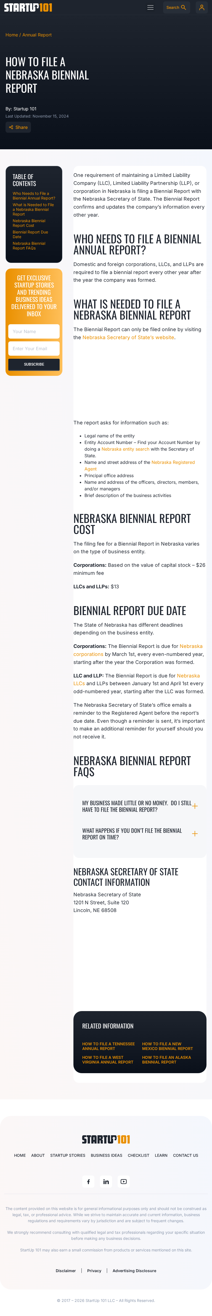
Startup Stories (67, 1155)
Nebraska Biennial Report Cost (29, 223)
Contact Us (185, 1155)
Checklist (138, 1155)
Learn (161, 1155)
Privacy (94, 1270)
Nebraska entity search (125, 449)
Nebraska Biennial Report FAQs (29, 245)
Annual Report (37, 35)
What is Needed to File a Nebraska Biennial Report (33, 209)
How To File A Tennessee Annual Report (108, 1046)
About (38, 1155)
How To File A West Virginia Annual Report (107, 1059)
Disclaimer (66, 1270)
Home (20, 1155)
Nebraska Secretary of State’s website (128, 337)
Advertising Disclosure (134, 1270)
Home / (14, 35)
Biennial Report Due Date (30, 234)
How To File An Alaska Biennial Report (166, 1059)
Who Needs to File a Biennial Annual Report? (34, 195)
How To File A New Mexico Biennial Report (167, 1046)
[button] (150, 7)
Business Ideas (106, 1155)
